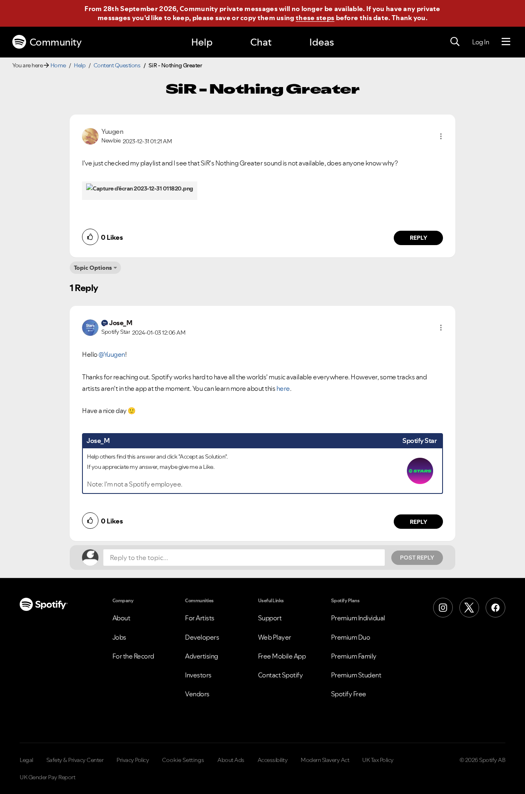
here (283, 388)
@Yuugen (111, 354)
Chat (261, 42)
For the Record (133, 656)
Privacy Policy (132, 760)
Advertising (201, 656)
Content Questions (117, 65)
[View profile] (90, 135)
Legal (26, 760)
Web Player (274, 637)
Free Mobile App (282, 656)
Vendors (197, 693)
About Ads (230, 760)
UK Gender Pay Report (47, 777)
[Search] (455, 42)
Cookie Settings (183, 760)
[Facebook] (495, 607)
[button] (441, 136)
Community (56, 42)
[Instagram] (443, 607)
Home (58, 65)
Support (270, 617)
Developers (202, 637)
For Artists (200, 617)
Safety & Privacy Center (75, 760)
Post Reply (417, 557)
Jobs (119, 637)
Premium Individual (358, 617)
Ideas (321, 42)
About (121, 617)
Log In (480, 41)
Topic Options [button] (93, 268)
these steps (315, 17)
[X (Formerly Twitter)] (469, 607)
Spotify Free (348, 693)
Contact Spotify (280, 674)
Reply (418, 238)
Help (201, 42)
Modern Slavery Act (325, 760)
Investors (198, 674)
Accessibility (273, 760)
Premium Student (356, 674)
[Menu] (506, 42)
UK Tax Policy (378, 760)
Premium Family (354, 656)
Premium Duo (350, 637)
